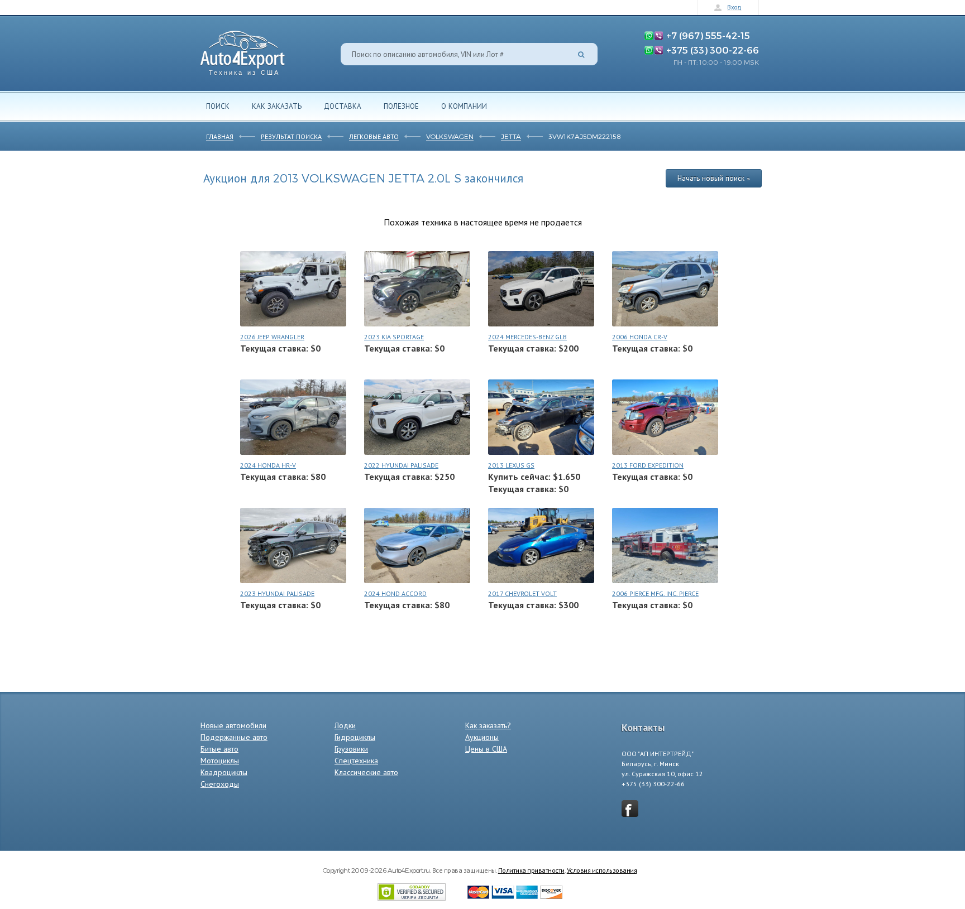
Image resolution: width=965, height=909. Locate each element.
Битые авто (219, 749)
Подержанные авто (233, 737)
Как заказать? (488, 725)
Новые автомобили (233, 725)
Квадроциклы (223, 772)
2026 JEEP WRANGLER (272, 337)
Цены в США (486, 749)
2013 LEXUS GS (511, 465)
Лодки (345, 725)
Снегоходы (219, 784)
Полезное (401, 106)
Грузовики (351, 749)
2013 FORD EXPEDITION (648, 465)
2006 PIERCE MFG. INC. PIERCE (655, 593)
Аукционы (482, 737)
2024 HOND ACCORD (395, 593)
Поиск (218, 106)
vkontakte (630, 808)
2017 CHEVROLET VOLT (522, 593)
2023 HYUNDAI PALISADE (277, 593)
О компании (464, 106)
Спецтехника (356, 761)
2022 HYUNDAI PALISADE (401, 465)
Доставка (342, 106)
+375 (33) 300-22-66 (712, 49)
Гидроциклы (355, 737)
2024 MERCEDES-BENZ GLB (527, 337)
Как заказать (277, 106)
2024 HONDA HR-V (268, 465)
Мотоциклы (219, 761)
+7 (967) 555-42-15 (708, 35)
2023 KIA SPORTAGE (394, 337)
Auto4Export (242, 50)
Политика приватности (531, 870)
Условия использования (602, 870)
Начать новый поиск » (713, 178)
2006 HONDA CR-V (639, 337)
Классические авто (366, 772)
